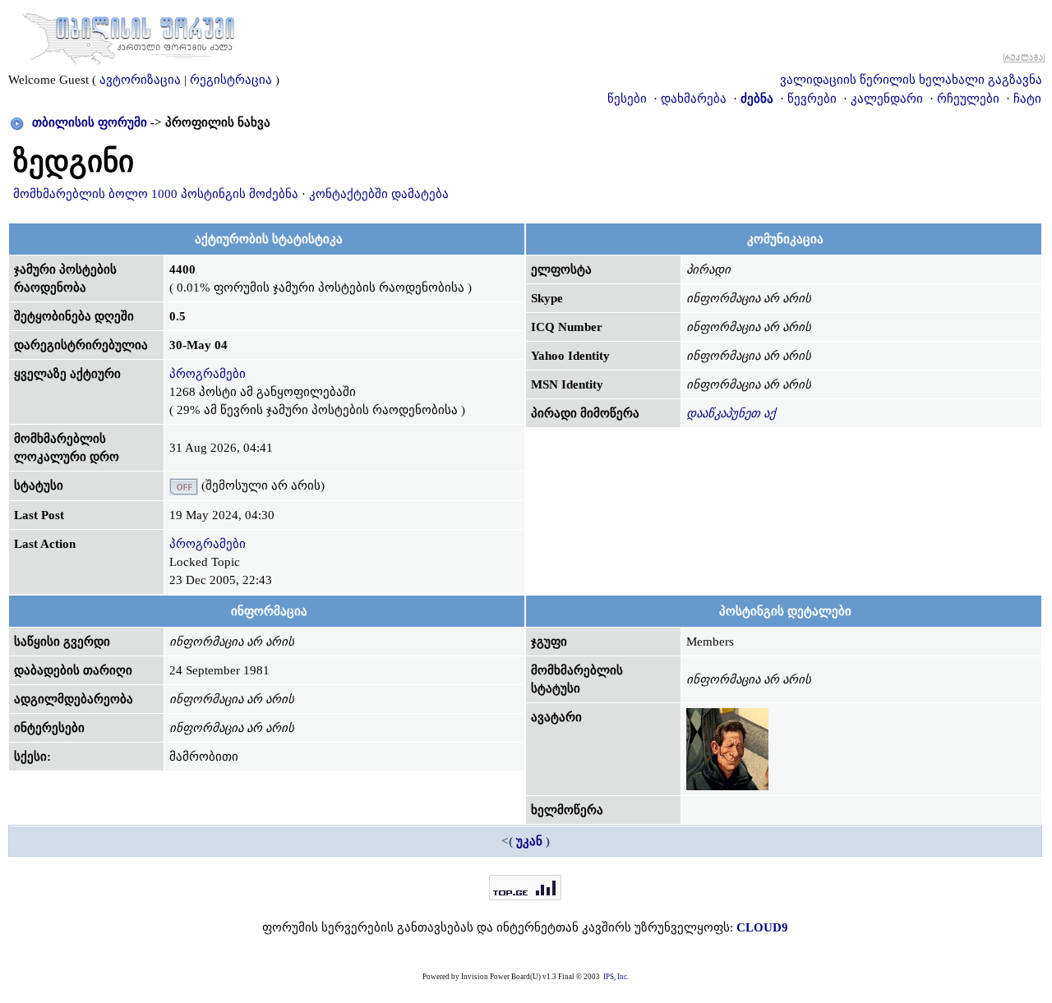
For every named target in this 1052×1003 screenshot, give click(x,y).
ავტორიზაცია (140, 79)
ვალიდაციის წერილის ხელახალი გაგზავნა (911, 79)
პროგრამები (207, 373)
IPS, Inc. (616, 977)
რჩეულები (968, 98)
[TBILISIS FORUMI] (128, 35)
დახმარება (694, 98)
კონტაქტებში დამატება (379, 193)
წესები (627, 98)
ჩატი (1027, 98)
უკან (529, 841)
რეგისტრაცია (231, 79)
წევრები (812, 98)
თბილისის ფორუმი (89, 122)
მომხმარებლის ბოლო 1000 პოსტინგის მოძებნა (155, 193)
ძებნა (757, 98)
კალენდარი (887, 98)
